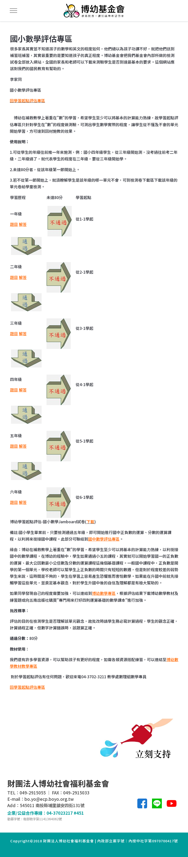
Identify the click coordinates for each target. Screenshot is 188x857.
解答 (23, 224)
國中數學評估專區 (103, 539)
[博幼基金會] (94, 11)
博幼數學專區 (104, 593)
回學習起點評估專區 (27, 687)
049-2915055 (33, 793)
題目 (14, 224)
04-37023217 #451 (65, 813)
